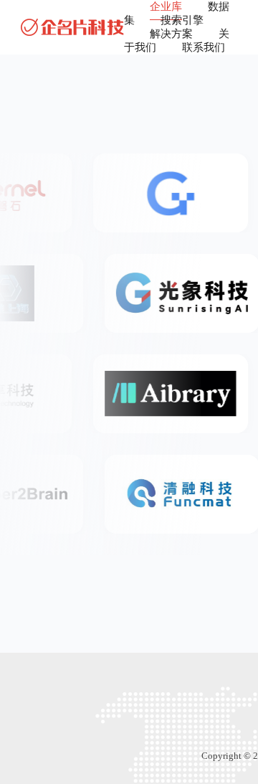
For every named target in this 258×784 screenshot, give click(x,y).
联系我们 (203, 47)
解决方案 (171, 33)
